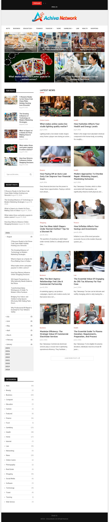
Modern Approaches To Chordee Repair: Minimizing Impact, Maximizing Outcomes (88, 176)
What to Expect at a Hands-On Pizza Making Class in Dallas (88, 48)
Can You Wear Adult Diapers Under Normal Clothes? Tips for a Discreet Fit (54, 229)
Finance (39, 28)
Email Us (54, 7)
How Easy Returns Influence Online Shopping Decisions (79, 78)
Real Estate (20, 469)
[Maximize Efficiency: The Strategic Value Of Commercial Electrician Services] (55, 314)
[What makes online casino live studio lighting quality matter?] (55, 106)
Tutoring (20, 497)
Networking (20, 451)
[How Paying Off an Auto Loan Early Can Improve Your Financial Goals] (55, 156)
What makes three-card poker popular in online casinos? (29, 78)
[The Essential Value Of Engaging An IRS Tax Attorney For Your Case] (89, 261)
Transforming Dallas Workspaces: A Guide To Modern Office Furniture (19, 290)
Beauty (20, 390)
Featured (20, 413)
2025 (8, 348)
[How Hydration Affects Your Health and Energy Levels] (89, 106)
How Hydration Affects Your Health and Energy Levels (87, 125)
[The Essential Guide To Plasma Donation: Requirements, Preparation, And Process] (89, 314)
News (20, 455)
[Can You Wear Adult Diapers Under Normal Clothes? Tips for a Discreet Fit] (55, 208)
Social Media (20, 478)
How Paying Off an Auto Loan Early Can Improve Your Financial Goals (55, 176)
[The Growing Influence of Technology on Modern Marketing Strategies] (10, 117)
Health (84, 28)
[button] (43, 3)
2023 (8, 354)
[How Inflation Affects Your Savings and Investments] (89, 208)
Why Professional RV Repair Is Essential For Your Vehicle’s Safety (21, 310)
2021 (8, 360)
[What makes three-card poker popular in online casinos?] (29, 67)
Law (77, 28)
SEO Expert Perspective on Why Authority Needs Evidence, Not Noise (21, 281)
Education (27, 28)
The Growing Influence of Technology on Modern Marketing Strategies (54, 48)
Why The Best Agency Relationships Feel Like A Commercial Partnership (51, 281)
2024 (8, 351)
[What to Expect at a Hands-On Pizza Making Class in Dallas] (10, 134)
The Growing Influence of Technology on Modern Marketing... (51, 3)
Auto (8, 28)
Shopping (94, 28)
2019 (8, 366)
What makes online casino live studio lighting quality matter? (54, 125)
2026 (8, 233)
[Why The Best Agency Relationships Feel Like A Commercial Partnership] (55, 261)
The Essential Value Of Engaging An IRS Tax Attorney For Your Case (89, 281)
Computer (20, 399)
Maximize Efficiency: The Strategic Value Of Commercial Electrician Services (54, 334)
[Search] (56, 41)
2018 (8, 369)
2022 (8, 357)
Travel (22, 35)
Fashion (49, 28)
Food (20, 423)
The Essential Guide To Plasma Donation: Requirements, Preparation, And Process (88, 334)
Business (16, 28)
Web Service (20, 502)
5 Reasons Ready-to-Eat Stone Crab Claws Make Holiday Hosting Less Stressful (21, 47)
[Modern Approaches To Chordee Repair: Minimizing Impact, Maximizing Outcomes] (89, 156)
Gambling (68, 28)
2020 (8, 363)
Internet (20, 441)
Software (20, 483)
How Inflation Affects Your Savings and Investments (86, 227)
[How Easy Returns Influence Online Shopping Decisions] (80, 67)
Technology (11, 35)
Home (59, 28)
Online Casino (20, 460)
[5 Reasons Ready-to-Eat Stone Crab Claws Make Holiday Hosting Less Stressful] (10, 100)
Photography (20, 465)
